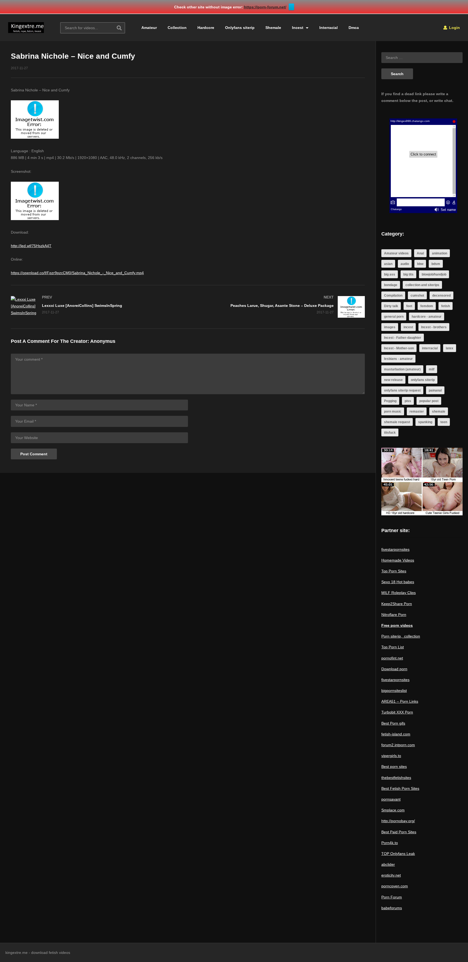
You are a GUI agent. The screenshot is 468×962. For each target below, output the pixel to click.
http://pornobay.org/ (398, 821)
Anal (420, 253)
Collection (177, 27)
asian (388, 264)
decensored (441, 295)
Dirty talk (391, 306)
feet (409, 306)
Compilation (393, 295)
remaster (417, 411)
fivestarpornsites (395, 549)
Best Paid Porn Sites (398, 832)
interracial (430, 348)
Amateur (149, 27)
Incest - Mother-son (399, 348)
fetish (445, 306)
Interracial (328, 27)
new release (393, 380)
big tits (408, 274)
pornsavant (391, 799)
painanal (435, 390)
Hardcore (205, 27)
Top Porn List (392, 647)
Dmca (354, 27)
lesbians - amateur (398, 359)
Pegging (390, 401)
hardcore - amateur (426, 317)
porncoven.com (394, 886)
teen (443, 422)
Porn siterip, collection (400, 636)
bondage (390, 285)
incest (408, 327)
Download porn (394, 669)
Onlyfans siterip (240, 27)
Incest (298, 27)
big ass (389, 274)
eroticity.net (391, 875)
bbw (420, 264)
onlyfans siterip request (402, 390)
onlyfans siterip (423, 380)
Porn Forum (391, 897)
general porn (394, 317)
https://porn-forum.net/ (265, 7)
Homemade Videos (397, 560)
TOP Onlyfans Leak (398, 853)
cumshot (417, 295)
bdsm (435, 264)
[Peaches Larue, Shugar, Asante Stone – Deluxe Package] (279, 307)
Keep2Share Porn (396, 604)
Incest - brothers (434, 327)
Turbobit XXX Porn (397, 712)
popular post (428, 401)
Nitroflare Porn (393, 614)
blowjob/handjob (434, 274)
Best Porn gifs (393, 723)
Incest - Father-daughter (402, 338)
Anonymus (102, 341)
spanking (425, 422)
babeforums (391, 908)
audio (405, 264)
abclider (388, 864)
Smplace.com (393, 810)
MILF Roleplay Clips (398, 593)
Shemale (273, 27)
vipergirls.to (391, 756)
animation (439, 253)
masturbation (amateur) (402, 369)
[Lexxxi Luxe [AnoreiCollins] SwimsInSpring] (97, 306)
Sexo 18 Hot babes (397, 582)
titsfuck (390, 432)
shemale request (397, 422)
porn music (392, 411)
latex (449, 348)
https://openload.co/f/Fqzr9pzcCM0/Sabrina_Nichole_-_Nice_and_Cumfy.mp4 (77, 273)
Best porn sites (394, 766)
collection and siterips (422, 285)
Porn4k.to (389, 843)
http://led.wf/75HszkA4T (31, 246)
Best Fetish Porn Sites (400, 788)
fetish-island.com (395, 734)
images (389, 327)
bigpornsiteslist (394, 690)
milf (431, 369)
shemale (438, 411)
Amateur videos (396, 253)
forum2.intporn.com (398, 745)
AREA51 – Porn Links (399, 701)
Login (454, 27)
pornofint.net (392, 658)
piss (408, 401)
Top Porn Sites (393, 571)
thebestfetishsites (396, 777)
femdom (426, 306)
